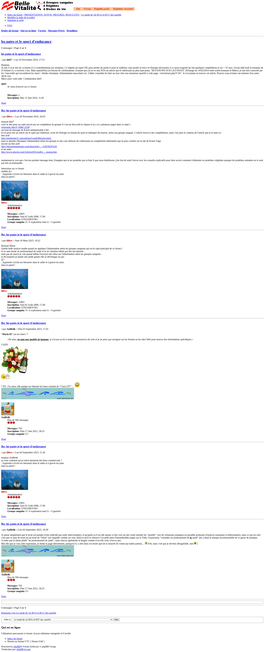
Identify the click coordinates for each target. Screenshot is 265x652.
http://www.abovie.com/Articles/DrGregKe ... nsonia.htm (29, 152)
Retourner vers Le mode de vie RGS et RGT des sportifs (28, 613)
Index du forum (14, 14)
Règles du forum (9, 30)
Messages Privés (56, 30)
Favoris (42, 30)
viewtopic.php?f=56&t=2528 (15, 127)
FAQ (9, 25)
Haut (3, 103)
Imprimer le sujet (15, 20)
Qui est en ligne (28, 30)
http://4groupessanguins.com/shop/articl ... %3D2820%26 (29, 146)
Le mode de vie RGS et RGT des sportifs (101, 14)
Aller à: (7, 619)
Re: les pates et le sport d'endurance (23, 110)
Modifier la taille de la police (21, 17)
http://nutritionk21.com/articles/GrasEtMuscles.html (26, 138)
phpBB (17, 646)
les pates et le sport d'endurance (26, 41)
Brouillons (72, 30)
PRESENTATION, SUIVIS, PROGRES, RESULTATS (51, 14)
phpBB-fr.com (24, 649)
